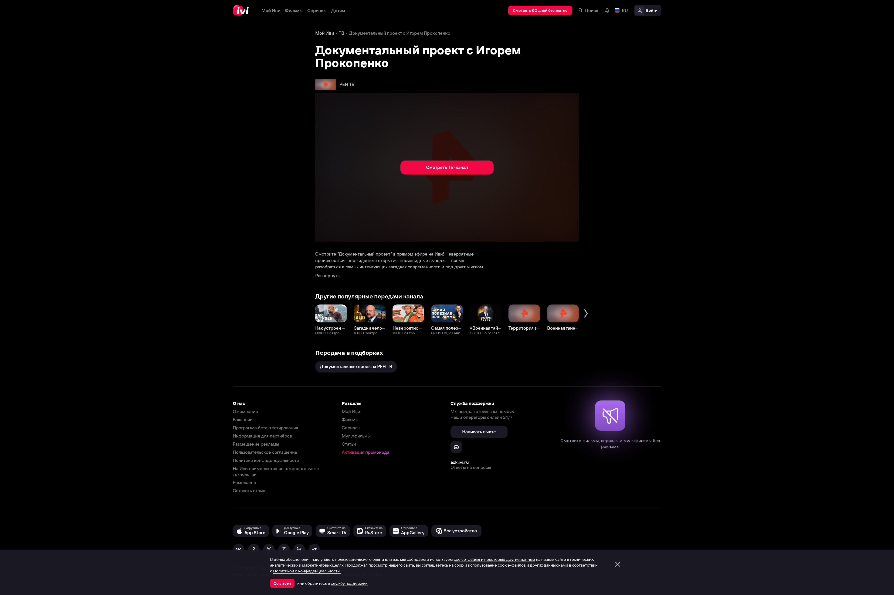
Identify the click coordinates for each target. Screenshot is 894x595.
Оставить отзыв (249, 490)
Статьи (349, 444)
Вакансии (243, 419)
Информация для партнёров (262, 436)
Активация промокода (365, 452)
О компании (245, 411)
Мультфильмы (356, 436)
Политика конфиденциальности (266, 460)
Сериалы (351, 427)
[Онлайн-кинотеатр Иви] (242, 10)
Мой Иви (351, 411)
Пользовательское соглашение (265, 452)
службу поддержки (349, 583)
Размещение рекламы (256, 444)
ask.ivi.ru (459, 462)
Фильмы (350, 419)
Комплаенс (244, 482)
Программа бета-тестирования (265, 427)
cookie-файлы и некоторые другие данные (494, 559)
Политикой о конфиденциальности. (307, 571)
